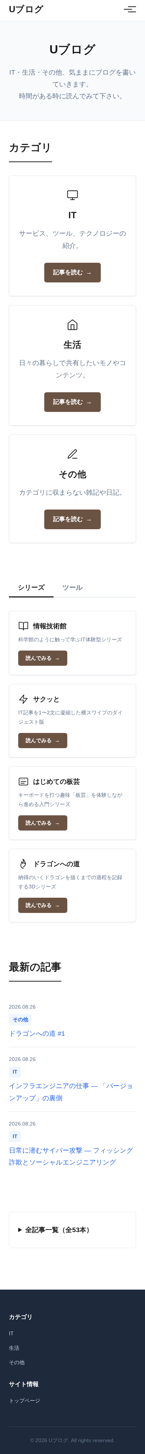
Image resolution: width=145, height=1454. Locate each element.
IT (11, 1333)
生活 (14, 1348)
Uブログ (26, 9)
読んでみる (39, 658)
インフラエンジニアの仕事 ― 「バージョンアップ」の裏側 (71, 1091)
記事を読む (68, 272)
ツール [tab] (72, 587)
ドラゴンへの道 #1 (37, 1033)
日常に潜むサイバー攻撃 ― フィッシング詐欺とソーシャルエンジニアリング (71, 1156)
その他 (17, 1362)
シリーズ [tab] (31, 587)
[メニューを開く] (128, 9)
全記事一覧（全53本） (59, 1230)
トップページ (24, 1401)
